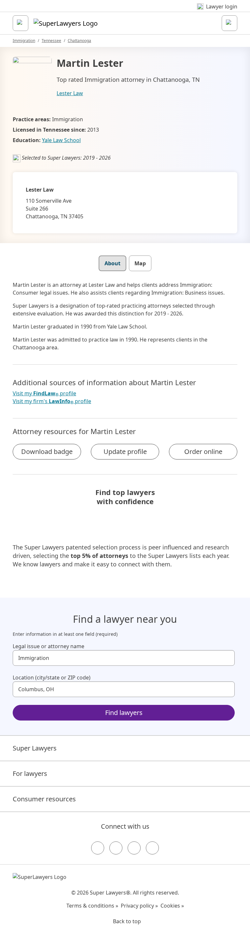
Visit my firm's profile (52, 401)
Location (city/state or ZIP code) (51, 677)
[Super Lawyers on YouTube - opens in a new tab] (134, 847)
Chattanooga (79, 40)
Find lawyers (124, 712)
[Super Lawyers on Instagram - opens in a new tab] (115, 847)
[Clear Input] (227, 658)
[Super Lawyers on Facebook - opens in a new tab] (97, 847)
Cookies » (172, 905)
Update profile (125, 451)
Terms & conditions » (92, 905)
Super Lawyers (35, 748)
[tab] (112, 263)
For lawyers (30, 773)
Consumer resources (44, 799)
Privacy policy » (139, 905)
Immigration (24, 40)
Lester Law (70, 93)
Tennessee (51, 40)
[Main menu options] (20, 23)
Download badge (47, 451)
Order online (203, 451)
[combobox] (124, 658)
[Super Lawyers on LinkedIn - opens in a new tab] (152, 847)
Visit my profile (44, 393)
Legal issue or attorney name (48, 646)
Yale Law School (61, 140)
